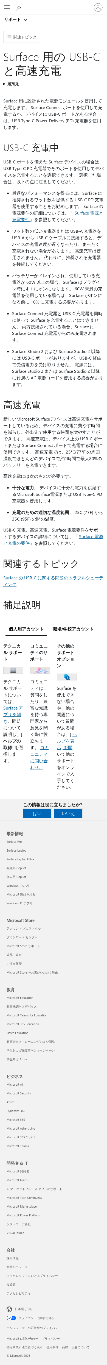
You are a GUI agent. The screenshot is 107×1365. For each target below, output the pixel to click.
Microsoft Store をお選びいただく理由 (32, 972)
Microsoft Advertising (21, 1128)
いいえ (68, 813)
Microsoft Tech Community (24, 1198)
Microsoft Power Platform (23, 1215)
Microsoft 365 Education (23, 1024)
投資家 (11, 1284)
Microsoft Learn (17, 1180)
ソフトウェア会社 (19, 1224)
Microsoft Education (20, 998)
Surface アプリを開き (13, 714)
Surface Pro (14, 841)
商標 (65, 1347)
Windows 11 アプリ (20, 903)
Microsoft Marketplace (22, 1206)
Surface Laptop (16, 850)
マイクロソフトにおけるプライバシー (32, 1276)
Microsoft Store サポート (23, 946)
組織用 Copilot (16, 868)
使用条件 (52, 1347)
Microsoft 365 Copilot (21, 1137)
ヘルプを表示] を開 (67, 740)
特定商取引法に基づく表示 (25, 1347)
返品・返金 (14, 955)
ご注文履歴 (14, 963)
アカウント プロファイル (24, 928)
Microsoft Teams (18, 1146)
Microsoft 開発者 (18, 1171)
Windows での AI (18, 885)
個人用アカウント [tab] (26, 629)
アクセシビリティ (19, 1293)
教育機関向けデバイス (22, 1006)
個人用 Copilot (16, 877)
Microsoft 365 (16, 1119)
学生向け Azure (17, 1059)
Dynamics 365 (16, 1111)
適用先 (13, 83)
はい (37, 813)
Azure (10, 1102)
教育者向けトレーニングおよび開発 (31, 1041)
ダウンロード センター (22, 937)
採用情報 (13, 1258)
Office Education (17, 1033)
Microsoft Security (19, 1093)
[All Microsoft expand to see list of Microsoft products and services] (6, 7)
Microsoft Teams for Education (27, 1015)
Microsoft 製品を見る (21, 894)
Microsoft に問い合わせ (22, 1338)
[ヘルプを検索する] (19, 7)
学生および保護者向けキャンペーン (31, 1050)
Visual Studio (15, 1233)
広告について (81, 1347)
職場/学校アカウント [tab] (73, 629)
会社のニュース (17, 1267)
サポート (13, 19)
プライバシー (51, 1338)
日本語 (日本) (23, 1309)
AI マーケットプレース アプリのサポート (34, 1189)
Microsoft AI (15, 1084)
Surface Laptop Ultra (20, 859)
